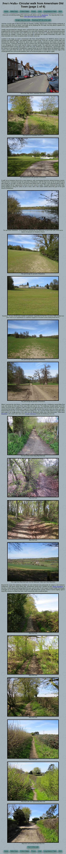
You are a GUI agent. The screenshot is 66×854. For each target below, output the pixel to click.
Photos (33, 11)
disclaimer (45, 15)
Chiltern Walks (24, 11)
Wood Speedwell (58, 586)
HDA (60, 11)
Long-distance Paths (50, 11)
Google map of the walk (23, 20)
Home (6, 11)
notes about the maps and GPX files (35, 16)
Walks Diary (14, 11)
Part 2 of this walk (33, 847)
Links (39, 11)
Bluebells (4, 414)
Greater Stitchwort (30, 414)
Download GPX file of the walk (41, 20)
